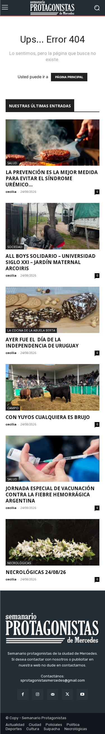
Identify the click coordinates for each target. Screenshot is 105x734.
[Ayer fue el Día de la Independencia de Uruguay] (52, 310)
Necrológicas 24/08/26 (36, 572)
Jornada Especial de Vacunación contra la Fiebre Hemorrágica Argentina (50, 494)
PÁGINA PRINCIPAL (69, 77)
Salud (12, 163)
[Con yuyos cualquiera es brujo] (52, 387)
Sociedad (14, 247)
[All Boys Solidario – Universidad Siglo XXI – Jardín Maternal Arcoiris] (52, 226)
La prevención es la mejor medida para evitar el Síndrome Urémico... (52, 178)
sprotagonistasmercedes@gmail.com (52, 680)
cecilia (11, 191)
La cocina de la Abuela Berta (31, 330)
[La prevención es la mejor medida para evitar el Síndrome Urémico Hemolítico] (52, 142)
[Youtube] (82, 694)
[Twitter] (67, 694)
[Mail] (52, 694)
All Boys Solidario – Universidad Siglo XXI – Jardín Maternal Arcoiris (50, 262)
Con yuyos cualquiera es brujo (48, 417)
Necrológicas (19, 563)
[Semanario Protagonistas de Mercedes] (52, 7)
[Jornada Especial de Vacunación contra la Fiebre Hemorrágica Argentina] (52, 459)
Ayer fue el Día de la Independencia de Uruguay (42, 342)
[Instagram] (37, 694)
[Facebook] (22, 694)
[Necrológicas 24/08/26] (52, 542)
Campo (12, 408)
